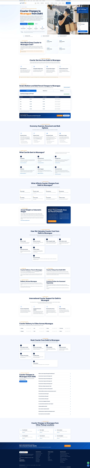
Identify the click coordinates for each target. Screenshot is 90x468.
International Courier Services (39, 453)
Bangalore (37, 0)
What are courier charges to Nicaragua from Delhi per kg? (55, 373)
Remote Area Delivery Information (64, 459)
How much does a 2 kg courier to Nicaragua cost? (55, 378)
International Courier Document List (64, 455)
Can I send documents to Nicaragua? (55, 393)
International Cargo (38, 456)
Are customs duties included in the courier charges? (55, 403)
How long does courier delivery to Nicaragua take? (55, 388)
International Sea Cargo (38, 454)
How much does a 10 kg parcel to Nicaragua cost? (55, 383)
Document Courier (38, 457)
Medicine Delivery (38, 460)
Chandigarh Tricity (50, 459)
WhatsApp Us (31, 23)
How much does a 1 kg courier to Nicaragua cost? (55, 376)
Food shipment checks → (57, 162)
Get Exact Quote (59, 115)
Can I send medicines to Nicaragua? (55, 398)
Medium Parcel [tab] (45, 90)
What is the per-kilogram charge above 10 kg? (55, 386)
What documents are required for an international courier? (55, 411)
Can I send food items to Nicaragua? (55, 396)
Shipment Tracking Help (62, 460)
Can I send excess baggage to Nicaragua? (55, 401)
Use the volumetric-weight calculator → (25, 220)
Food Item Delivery (38, 459)
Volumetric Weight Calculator (63, 458)
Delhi (26, 0)
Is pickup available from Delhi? (55, 406)
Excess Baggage (37, 461)
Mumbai (28, 0)
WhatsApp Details (66, 115)
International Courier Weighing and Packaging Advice (65, 456)
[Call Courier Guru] (88, 465)
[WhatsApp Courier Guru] (88, 463)
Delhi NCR (49, 453)
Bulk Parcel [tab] (61, 90)
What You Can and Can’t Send (63, 454)
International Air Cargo (38, 455)
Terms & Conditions (62, 462)
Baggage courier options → (40, 173)
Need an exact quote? (67, 87)
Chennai (40, 0)
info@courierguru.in (63, 0)
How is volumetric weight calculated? (55, 408)
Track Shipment (69, 0)
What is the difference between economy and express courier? (55, 391)
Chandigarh (43, 0)
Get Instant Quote (24, 23)
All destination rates (50, 460)
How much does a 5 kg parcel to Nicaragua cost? (55, 381)
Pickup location (79, 25)
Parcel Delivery (37, 458)
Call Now (36, 23)
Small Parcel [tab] (28, 90)
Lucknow (34, 0)
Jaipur (31, 0)
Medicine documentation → (23, 173)
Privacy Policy (61, 461)
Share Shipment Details (52, 221)
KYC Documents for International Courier (64, 453)
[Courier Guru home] (23, 3)
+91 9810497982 (58, 0)
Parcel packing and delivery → (41, 162)
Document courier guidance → (23, 162)
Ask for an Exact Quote (23, 381)
